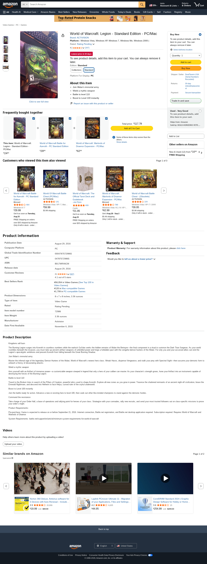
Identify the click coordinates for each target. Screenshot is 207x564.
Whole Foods (108, 12)
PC (17, 25)
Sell (158, 12)
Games (24, 25)
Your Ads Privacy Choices (136, 555)
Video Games (8, 25)
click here (180, 248)
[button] (6, 12)
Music (188, 12)
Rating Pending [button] (84, 44)
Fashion (167, 12)
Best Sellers (64, 12)
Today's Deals (124, 12)
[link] (56, 128)
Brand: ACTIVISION (79, 37)
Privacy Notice (81, 555)
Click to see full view (38, 101)
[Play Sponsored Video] (103, 478)
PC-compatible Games (74, 291)
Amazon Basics (48, 12)
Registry (178, 12)
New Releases (80, 12)
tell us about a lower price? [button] (138, 259)
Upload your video (13, 444)
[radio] (6, 40)
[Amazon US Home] (75, 547)
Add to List (174, 136)
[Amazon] (10, 4)
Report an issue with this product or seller (93, 103)
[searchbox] (84, 4)
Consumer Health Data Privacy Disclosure (106, 555)
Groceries (94, 12)
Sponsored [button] (7, 458)
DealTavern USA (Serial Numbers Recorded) (192, 76)
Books (137, 12)
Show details (121, 142)
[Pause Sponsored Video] (66, 485)
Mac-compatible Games (73, 288)
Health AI (16, 12)
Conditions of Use (65, 555)
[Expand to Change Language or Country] (156, 5)
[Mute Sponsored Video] (66, 491)
